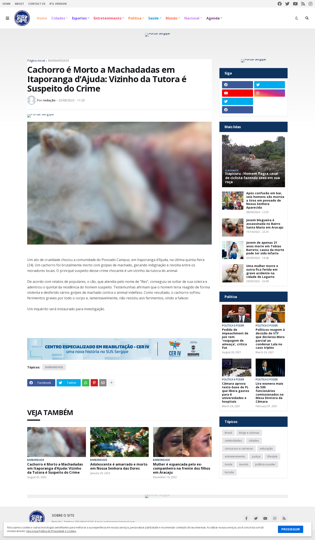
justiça (256, 456)
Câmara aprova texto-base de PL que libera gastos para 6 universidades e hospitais (235, 393)
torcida (229, 472)
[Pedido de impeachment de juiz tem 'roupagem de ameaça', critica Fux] (236, 314)
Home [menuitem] (42, 18)
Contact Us (36, 4)
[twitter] (287, 3)
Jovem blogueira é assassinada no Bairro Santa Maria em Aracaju (264, 223)
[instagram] (310, 3)
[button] (7, 18)
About (19, 4)
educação (266, 448)
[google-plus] (269, 101)
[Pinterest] (94, 382)
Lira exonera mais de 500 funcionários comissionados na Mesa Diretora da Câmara (270, 393)
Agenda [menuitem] (213, 18)
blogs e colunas (249, 433)
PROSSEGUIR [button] (290, 529)
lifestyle (272, 456)
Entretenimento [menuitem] (108, 18)
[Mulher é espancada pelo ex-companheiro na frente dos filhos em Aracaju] (182, 442)
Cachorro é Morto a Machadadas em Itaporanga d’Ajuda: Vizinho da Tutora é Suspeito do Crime (55, 468)
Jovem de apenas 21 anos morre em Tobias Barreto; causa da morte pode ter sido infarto (265, 248)
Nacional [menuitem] (192, 18)
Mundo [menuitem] (171, 18)
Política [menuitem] (134, 18)
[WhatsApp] (85, 382)
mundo (243, 464)
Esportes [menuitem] (79, 18)
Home (6, 4)
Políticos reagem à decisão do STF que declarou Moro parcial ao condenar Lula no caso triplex (270, 339)
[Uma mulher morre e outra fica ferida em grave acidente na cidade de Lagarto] (232, 273)
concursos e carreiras (239, 448)
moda (228, 464)
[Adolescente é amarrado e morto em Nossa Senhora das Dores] (119, 442)
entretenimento (235, 456)
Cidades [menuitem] (58, 18)
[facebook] (280, 3)
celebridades (233, 440)
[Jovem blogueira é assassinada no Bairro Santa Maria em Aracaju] (232, 227)
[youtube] (295, 3)
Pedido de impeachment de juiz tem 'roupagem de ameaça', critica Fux (235, 339)
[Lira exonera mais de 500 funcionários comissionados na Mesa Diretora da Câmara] (270, 368)
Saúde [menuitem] (153, 18)
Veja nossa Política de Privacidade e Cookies (51, 531)
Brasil (228, 433)
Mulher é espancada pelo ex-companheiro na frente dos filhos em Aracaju (181, 468)
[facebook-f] (246, 518)
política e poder (265, 464)
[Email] (102, 382)
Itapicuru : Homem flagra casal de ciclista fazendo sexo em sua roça (252, 178)
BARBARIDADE (58, 60)
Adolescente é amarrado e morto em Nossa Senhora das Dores (118, 466)
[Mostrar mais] (111, 382)
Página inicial (36, 60)
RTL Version (58, 4)
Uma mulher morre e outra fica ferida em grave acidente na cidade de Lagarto (262, 271)
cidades (254, 440)
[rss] (303, 3)
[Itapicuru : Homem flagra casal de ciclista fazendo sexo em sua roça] (253, 161)
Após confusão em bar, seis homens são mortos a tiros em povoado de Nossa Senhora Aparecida (265, 200)
